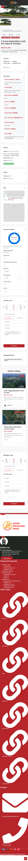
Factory (6, 566)
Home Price (6, 268)
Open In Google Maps (8, 163)
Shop (5, 577)
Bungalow (6, 582)
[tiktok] (8, 850)
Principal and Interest (8, 250)
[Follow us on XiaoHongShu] (18, 849)
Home (2, 29)
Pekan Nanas (11, 422)
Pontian (15, 51)
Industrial (4, 564)
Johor (12, 158)
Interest (5, 288)
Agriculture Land (8, 29)
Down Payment (7, 275)
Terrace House (8, 587)
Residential (5, 579)
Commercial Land (8, 574)
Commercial (5, 572)
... (5, 400)
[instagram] (15, 850)
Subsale (8, 37)
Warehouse (7, 569)
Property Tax (6, 255)
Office (5, 576)
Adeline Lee (9, 405)
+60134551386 (9, 138)
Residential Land (8, 586)
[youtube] (11, 850)
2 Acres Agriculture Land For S (15, 198)
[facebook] (4, 850)
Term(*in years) (7, 281)
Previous (3, 307)
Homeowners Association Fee (10, 262)
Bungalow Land (8, 584)
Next (24, 307)
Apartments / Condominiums (11, 581)
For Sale (4, 37)
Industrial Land (8, 568)
